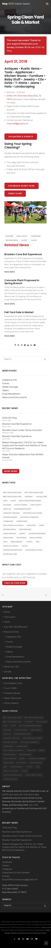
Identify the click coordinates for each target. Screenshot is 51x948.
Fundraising (36, 236)
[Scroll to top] (46, 943)
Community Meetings (11, 513)
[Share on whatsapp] (31, 345)
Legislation (31, 525)
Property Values (12, 693)
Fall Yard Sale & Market (19, 312)
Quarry (24, 240)
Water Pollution (10, 554)
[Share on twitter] (18, 345)
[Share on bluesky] (34, 345)
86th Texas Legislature (12, 492)
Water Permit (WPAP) (33, 550)
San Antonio (21, 538)
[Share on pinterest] (24, 345)
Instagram (7, 869)
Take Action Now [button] (14, 583)
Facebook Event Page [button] (21, 186)
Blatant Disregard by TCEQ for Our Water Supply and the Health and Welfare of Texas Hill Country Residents (24, 847)
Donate (7, 671)
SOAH (5, 542)
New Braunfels (12, 240)
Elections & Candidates (29, 517)
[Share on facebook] (15, 345)
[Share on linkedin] (28, 345)
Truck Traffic (10, 688)
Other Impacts (11, 703)
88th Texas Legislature (12, 497)
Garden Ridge (21, 521)
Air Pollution (41, 497)
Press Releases (25, 529)
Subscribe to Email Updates (16, 872)
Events (5, 383)
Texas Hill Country (10, 546)
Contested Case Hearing (32, 513)
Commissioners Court (22, 509)
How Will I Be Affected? (15, 627)
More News (10, 471)
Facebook (7, 862)
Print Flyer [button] (15, 193)
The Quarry (10, 617)
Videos (5, 390)
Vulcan (34, 240)
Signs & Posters (36, 538)
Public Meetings (9, 533)
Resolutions (8, 538)
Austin (13, 501)
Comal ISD (7, 509)
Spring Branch (17, 542)
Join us (32, 805)
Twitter (5, 865)
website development (19, 933)
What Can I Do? (11, 666)
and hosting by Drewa (37, 933)
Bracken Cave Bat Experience (23, 254)
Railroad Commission (37, 533)
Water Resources (12, 698)
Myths (7, 622)
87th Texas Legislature (34, 492)
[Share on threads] (21, 345)
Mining (41, 525)
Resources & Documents (14, 397)
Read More (10, 272)
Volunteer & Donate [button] (20, 136)
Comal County (21, 236)
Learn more (46, 927)
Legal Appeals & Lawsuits (13, 525)
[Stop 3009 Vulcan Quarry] (16, 3)
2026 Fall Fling (9, 828)
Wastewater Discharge (12, 550)
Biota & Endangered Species (30, 501)
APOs (5, 501)
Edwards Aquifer (10, 517)
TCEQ (37, 542)
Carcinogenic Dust (13, 683)
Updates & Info (9, 380)
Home (7, 612)
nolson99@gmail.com (17, 123)
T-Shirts (29, 542)
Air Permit (29, 497)
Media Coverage (10, 387)
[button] (45, 359)
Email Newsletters (11, 394)
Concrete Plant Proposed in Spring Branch (21, 282)
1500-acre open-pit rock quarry (19, 794)
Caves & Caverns (20, 505)
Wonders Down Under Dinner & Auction (22, 836)
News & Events (11, 632)
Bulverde (9, 236)
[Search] (25, 359)
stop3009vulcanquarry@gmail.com (20, 879)
